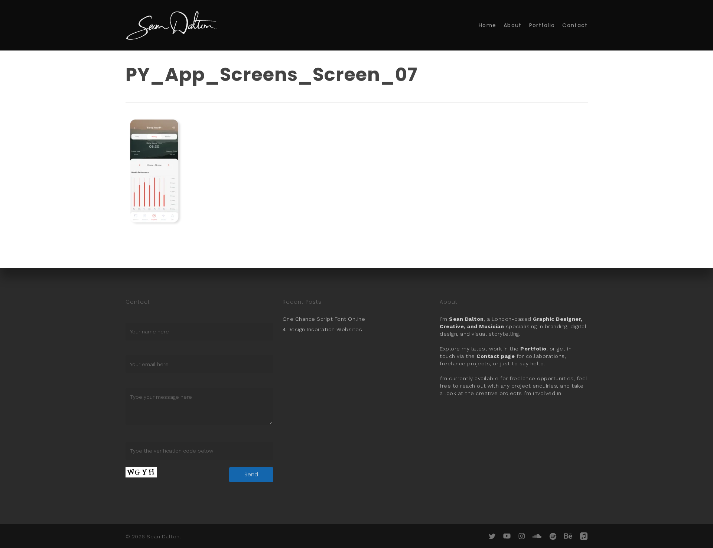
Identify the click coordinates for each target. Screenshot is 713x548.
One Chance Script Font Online (324, 319)
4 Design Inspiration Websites (322, 329)
